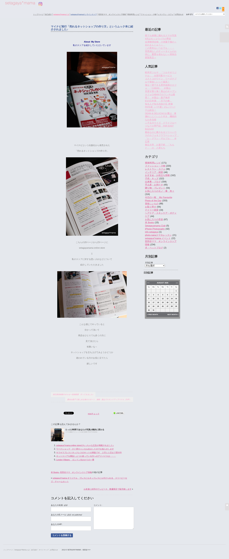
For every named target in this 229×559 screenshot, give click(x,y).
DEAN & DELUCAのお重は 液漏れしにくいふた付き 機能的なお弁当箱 (161, 116)
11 (158, 298)
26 (163, 306)
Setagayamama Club (155, 225)
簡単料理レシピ (133, 14)
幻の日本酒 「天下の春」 (158, 101)
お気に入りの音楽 (154, 219)
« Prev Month (152, 314)
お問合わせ (179, 14)
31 (153, 310)
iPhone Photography (155, 229)
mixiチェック (93, 414)
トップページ (38, 14)
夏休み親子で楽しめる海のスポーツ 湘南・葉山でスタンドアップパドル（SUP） (99, 399)
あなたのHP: (56, 524)
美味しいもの (151, 203)
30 (149, 310)
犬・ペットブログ (154, 247)
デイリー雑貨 (151, 210)
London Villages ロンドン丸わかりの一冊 (75, 460)
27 (167, 306)
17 (153, 302)
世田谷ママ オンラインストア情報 (112, 14)
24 (153, 306)
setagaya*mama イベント (158, 238)
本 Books (55, 472)
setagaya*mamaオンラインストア (84, 14)
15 (176, 298)
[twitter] (220, 8)
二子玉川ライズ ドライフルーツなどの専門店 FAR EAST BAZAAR (161, 126)
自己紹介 (48, 14)
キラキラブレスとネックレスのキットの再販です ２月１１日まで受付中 (89, 452)
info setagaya (151, 232)
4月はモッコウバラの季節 (158, 38)
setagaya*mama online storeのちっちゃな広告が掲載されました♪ (85, 445)
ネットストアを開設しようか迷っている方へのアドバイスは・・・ (86, 456)
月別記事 (149, 262)
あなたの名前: (59, 505)
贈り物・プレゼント (155, 188)
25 (158, 306)
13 (167, 298)
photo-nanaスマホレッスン (158, 235)
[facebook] (218, 8)
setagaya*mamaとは (61, 14)
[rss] (223, 10)
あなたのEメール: (66, 515)
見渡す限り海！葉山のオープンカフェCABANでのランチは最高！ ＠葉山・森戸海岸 (161, 94)
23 (149, 306)
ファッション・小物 (148, 14)
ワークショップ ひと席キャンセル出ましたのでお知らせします (85, 449)
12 (163, 298)
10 (153, 298)
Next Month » (172, 314)
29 (176, 306)
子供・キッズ (151, 178)
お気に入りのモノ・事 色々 (159, 191)
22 (176, 302)
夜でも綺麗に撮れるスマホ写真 (161, 35)
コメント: (98, 505)
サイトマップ (43, 550)
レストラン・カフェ (165, 14)
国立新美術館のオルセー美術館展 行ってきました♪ (73, 394)
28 (172, 306)
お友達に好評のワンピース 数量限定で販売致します (107, 489)
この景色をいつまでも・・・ (159, 48)
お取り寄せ (150, 207)
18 (158, 302)
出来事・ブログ (153, 181)
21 (172, 302)
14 (172, 298)
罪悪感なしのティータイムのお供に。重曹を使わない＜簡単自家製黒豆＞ (161, 54)
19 (163, 302)
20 (167, 302)
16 (149, 302)
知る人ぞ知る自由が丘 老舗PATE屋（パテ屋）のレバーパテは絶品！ (160, 107)
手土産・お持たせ (154, 184)
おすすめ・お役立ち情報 (157, 175)
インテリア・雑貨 (154, 172)
